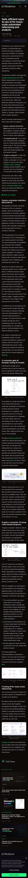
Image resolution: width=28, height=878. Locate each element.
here (3, 664)
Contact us (5, 742)
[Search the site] (19, 6)
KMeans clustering (14, 438)
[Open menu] (25, 6)
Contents (7, 40)
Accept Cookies (14, 875)
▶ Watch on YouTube (8, 195)
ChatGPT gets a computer (12, 164)
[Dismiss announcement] (26, 2)
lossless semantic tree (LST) (11, 78)
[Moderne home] (9, 6)
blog (5, 355)
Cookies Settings (14, 870)
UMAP (12, 460)
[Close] (26, 858)
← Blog (3, 13)
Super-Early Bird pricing (14, 3)
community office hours (14, 185)
